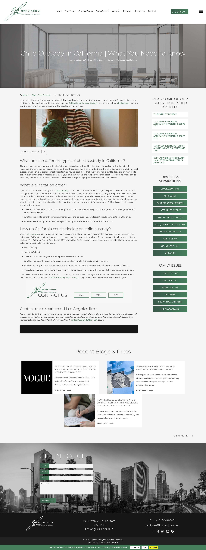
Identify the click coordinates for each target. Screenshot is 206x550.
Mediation (170, 253)
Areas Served (102, 11)
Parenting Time (170, 287)
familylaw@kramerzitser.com (162, 525)
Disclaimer (92, 542)
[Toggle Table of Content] (42, 151)
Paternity (170, 294)
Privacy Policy (112, 542)
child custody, (62, 190)
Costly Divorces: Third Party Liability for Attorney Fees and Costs (168, 160)
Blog (34, 95)
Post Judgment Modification (170, 224)
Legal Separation (170, 246)
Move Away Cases (170, 309)
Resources (139, 11)
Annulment (170, 196)
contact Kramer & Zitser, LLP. (84, 320)
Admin (26, 95)
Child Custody (44, 95)
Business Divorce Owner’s (170, 203)
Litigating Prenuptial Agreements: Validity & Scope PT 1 (169, 123)
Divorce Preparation (170, 231)
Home (59, 11)
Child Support (170, 280)
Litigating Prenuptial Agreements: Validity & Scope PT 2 (169, 136)
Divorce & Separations (170, 179)
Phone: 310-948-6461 (163, 520)
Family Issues (170, 265)
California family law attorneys (83, 103)
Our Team (70, 11)
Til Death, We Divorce (165, 114)
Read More (60, 390)
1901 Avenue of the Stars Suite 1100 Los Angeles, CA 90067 (99, 525)
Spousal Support (170, 188)
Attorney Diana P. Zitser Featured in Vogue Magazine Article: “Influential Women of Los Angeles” (75, 369)
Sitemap (102, 542)
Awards (116, 11)
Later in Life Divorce (170, 210)
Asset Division (170, 238)
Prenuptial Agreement (170, 301)
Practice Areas (85, 11)
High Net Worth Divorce (170, 217)
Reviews (127, 11)
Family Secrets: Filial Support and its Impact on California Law (169, 148)
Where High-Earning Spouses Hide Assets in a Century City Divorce (155, 368)
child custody (123, 103)
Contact (152, 11)
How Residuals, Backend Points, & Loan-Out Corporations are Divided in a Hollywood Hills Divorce (117, 403)
